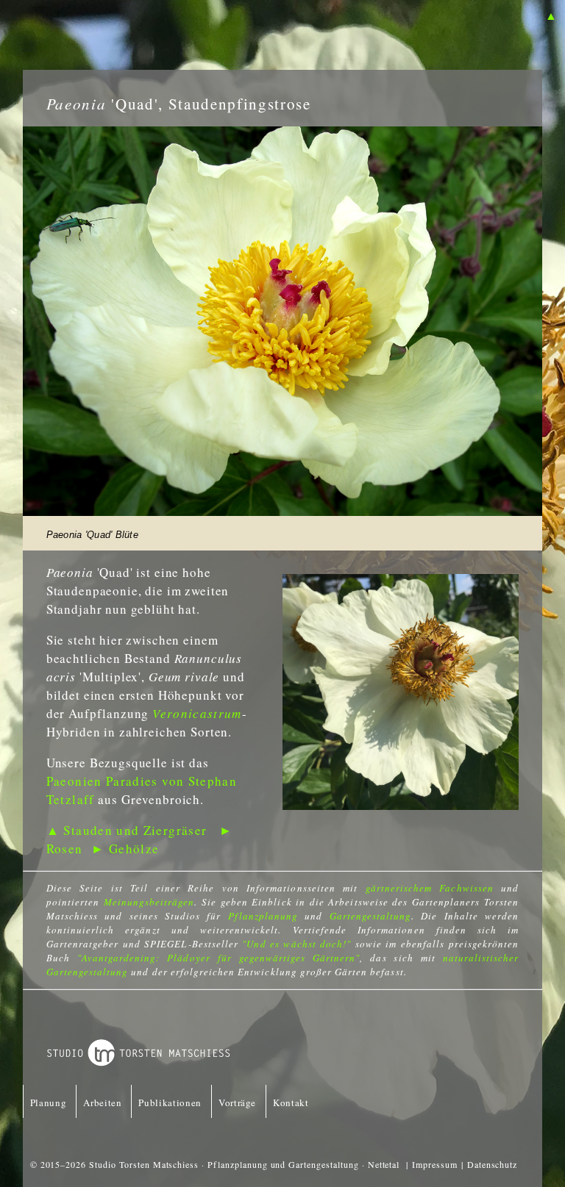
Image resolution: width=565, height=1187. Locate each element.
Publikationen (169, 1102)
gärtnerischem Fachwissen (430, 887)
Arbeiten (102, 1102)
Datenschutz (492, 1164)
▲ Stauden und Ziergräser (126, 830)
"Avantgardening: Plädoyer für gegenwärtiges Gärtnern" (218, 957)
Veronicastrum (197, 713)
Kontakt (291, 1102)
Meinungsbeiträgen (149, 901)
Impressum (435, 1164)
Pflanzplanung (263, 915)
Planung (48, 1102)
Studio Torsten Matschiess (144, 1164)
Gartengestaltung (371, 915)
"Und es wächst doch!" (296, 943)
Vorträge (237, 1102)
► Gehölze (125, 848)
